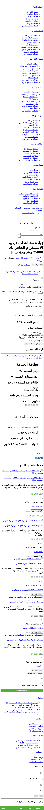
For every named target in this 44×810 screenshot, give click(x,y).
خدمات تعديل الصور (30, 52)
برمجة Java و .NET (30, 97)
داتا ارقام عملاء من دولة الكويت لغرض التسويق (24, 525)
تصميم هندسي (32, 42)
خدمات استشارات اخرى (28, 160)
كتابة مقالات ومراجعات (28, 194)
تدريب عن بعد (37, 115)
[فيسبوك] (42, 795)
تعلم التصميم (33, 125)
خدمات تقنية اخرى (30, 184)
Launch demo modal (35, 673)
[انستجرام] (35, 795)
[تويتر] (39, 795)
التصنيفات (38, 808)
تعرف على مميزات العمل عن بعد (25, 705)
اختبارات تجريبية (31, 182)
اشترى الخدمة (37, 265)
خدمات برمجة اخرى (30, 111)
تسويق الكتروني (36, 59)
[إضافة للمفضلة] (29, 511)
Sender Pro (38, 666)
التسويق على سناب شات (28, 71)
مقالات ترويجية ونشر (29, 80)
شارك (40, 458)
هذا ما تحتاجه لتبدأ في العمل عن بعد (24, 709)
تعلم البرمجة (33, 120)
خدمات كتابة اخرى (30, 203)
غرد (36, 458)
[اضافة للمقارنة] (27, 511)
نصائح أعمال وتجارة (30, 21)
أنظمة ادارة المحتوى (30, 92)
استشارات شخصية (30, 158)
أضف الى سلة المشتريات (33, 344)
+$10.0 (25, 335)
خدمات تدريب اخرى (30, 139)
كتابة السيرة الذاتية (30, 196)
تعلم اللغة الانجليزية (30, 132)
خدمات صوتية (32, 23)
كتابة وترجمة (38, 189)
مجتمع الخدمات (38, 735)
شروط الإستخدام (36, 728)
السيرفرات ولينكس (30, 177)
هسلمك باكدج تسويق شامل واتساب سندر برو (25, 640)
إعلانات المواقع (32, 64)
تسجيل (3, 808)
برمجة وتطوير (37, 87)
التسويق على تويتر (31, 68)
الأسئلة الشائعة (37, 759)
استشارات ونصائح (36, 144)
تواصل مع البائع (24, 265)
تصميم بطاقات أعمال (29, 40)
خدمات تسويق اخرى (30, 82)
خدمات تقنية (38, 165)
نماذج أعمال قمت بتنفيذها (28, 745)
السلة (20, 808)
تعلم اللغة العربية (31, 137)
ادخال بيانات (33, 179)
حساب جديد (33, 230)
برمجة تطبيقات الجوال (29, 101)
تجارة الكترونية (32, 12)
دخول (36, 227)
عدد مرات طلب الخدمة (33, 337)
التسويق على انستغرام (29, 66)
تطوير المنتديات (32, 104)
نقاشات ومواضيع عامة (29, 743)
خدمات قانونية (32, 14)
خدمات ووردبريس (31, 108)
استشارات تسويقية (30, 151)
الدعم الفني (39, 752)
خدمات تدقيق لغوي (30, 198)
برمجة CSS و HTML (30, 94)
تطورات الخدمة (37, 332)
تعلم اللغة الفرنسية (30, 130)
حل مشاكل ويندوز (31, 175)
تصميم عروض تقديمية (29, 47)
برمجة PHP (33, 99)
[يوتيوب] (37, 795)
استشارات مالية (31, 153)
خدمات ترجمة (32, 201)
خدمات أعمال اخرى (30, 26)
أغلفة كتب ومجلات (30, 35)
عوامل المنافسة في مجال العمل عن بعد (22, 703)
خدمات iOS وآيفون (30, 172)
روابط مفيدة (39, 719)
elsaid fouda (38, 552)
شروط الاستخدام (36, 724)
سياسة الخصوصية (36, 726)
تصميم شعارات (32, 45)
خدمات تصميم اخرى (30, 54)
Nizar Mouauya (36, 590)
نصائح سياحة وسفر (30, 156)
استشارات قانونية (31, 149)
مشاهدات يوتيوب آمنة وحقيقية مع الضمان (26, 602)
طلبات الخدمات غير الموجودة (26, 740)
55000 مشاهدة (34, 335)
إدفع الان (34, 685)
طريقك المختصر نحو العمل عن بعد (24, 707)
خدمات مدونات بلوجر (29, 106)
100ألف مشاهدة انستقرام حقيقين (29, 563)
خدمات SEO (33, 78)
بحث (29, 808)
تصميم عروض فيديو (30, 49)
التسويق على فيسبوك (29, 73)
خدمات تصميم (37, 31)
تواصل (9, 427)
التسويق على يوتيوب (30, 75)
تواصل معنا (38, 757)
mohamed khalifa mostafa (33, 628)
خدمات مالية (33, 16)
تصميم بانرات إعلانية (30, 38)
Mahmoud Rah (37, 258)
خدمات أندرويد (32, 170)
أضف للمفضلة (37, 287)
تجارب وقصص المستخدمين (27, 747)
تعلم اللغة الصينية (31, 127)
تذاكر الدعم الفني (36, 762)
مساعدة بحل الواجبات (29, 134)
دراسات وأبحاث (32, 19)
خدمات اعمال (37, 7)
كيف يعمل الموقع (36, 731)
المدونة (40, 698)
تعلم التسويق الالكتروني (28, 123)
